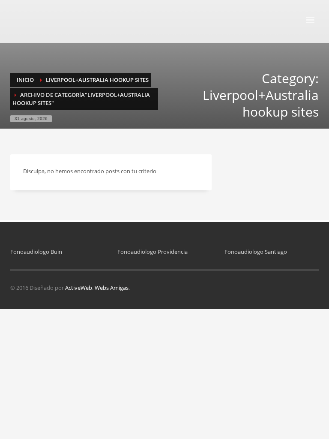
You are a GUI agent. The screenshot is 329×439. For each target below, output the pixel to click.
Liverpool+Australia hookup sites (97, 80)
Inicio (25, 80)
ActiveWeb (78, 288)
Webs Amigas (112, 288)
